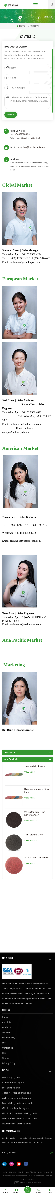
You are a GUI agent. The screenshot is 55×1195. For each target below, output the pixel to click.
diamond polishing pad (13, 1082)
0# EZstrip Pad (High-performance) (35, 814)
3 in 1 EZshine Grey (33, 834)
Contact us (7, 1048)
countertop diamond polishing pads (19, 1118)
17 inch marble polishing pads (16, 1108)
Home (22, 26)
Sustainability (8, 1037)
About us (6, 1022)
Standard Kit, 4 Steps (34, 766)
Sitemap (6, 1058)
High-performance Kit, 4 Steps (36, 791)
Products (6, 1027)
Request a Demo (27, 1190)
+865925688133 (22, 134)
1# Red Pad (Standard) (36, 857)
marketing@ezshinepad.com (31, 147)
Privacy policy (8, 1063)
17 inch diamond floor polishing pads (19, 1113)
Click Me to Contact (30, 138)
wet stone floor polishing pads (16, 1123)
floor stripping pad (11, 1077)
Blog (4, 1053)
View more (29, 772)
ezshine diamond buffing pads (16, 1098)
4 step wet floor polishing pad (16, 1093)
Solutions (6, 1032)
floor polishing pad (11, 1088)
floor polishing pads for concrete (17, 1103)
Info (4, 1042)
